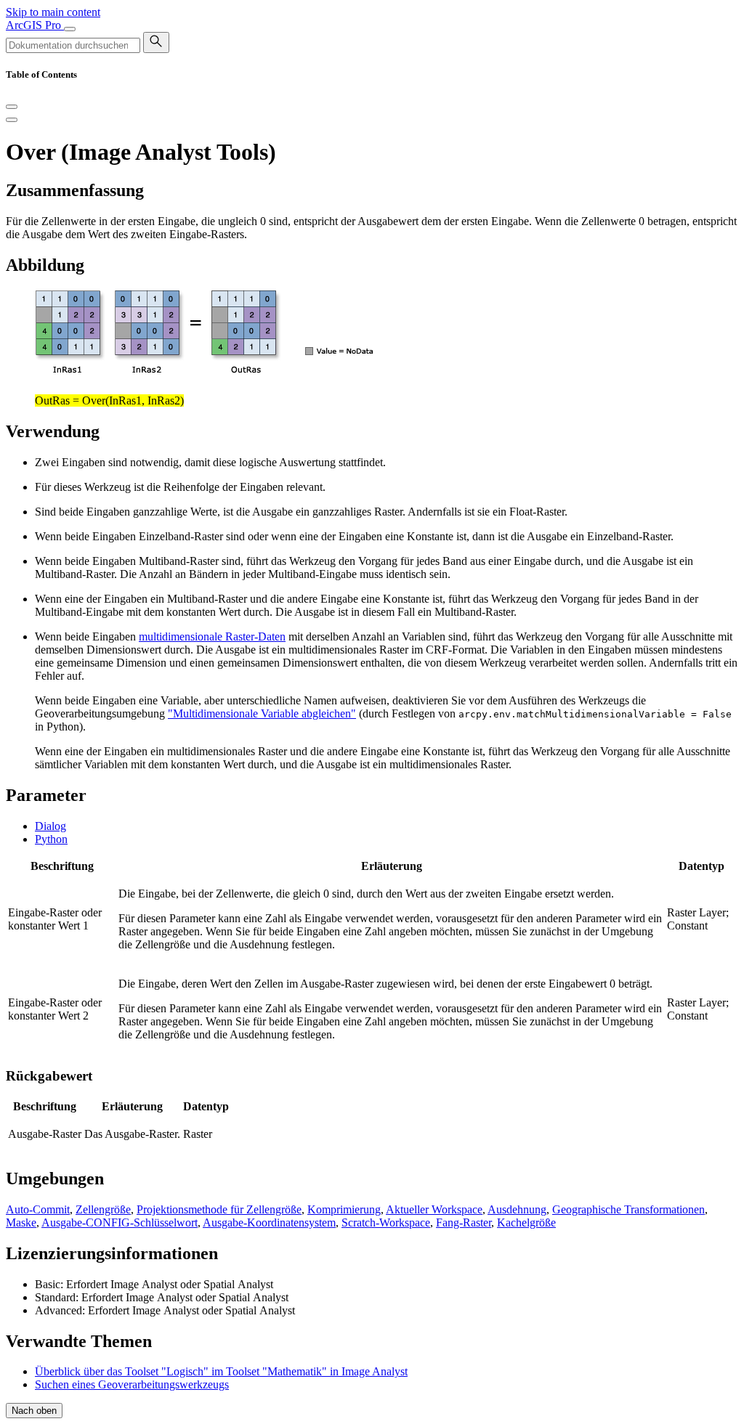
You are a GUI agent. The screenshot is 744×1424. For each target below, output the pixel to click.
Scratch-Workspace (385, 1222)
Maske (21, 1222)
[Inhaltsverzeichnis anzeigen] (11, 120)
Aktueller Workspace (434, 1209)
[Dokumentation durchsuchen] (156, 42)
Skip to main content (53, 12)
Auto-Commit (38, 1209)
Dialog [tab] (50, 826)
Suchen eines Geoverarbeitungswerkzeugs (132, 1384)
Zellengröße (103, 1209)
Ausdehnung (517, 1209)
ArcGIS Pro (35, 25)
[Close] (11, 107)
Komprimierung (344, 1209)
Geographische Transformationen (628, 1209)
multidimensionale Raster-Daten (212, 636)
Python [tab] (51, 839)
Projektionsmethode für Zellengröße (219, 1209)
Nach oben (34, 1410)
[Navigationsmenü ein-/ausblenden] (70, 29)
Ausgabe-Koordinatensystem (269, 1222)
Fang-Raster (463, 1222)
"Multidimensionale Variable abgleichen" (262, 713)
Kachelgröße (526, 1222)
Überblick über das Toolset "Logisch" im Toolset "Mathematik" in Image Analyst (221, 1371)
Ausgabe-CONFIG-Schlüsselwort (119, 1222)
